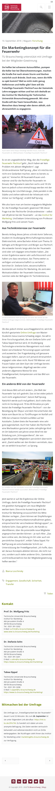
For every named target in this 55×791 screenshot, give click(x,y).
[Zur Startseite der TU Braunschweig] (11, 7)
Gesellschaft (25, 580)
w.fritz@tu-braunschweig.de (22, 629)
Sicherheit (36, 580)
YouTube (36, 781)
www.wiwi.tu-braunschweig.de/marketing (22, 631)
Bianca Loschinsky (14, 571)
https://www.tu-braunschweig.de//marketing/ (23, 662)
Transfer (10, 584)
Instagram (13, 781)
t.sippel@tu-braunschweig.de (23, 689)
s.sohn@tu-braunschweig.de (22, 659)
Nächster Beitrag (49, 761)
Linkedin (19, 781)
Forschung (37, 40)
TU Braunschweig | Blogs (36, 787)
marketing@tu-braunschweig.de (35, 737)
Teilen (50, 593)
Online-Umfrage (28, 332)
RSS (42, 781)
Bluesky (30, 781)
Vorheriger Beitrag (10, 761)
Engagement (12, 580)
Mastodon (25, 781)
